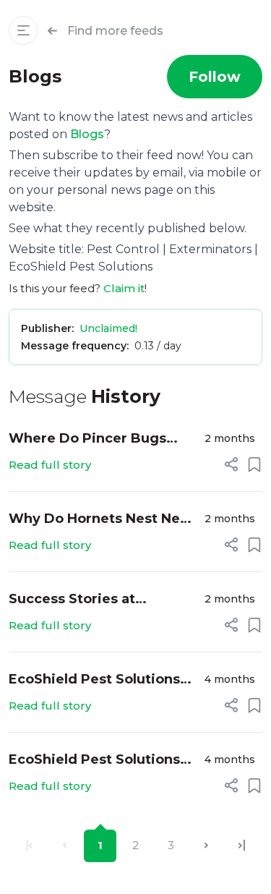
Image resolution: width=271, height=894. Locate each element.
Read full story (50, 465)
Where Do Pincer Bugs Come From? (87, 439)
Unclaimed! (108, 328)
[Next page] (206, 846)
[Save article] (254, 464)
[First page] (29, 846)
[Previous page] (64, 846)
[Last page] (241, 846)
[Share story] (231, 464)
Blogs (87, 134)
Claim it (124, 288)
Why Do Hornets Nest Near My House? (101, 520)
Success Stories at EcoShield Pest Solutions (94, 600)
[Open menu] (23, 30)
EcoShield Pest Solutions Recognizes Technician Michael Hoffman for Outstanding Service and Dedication (95, 761)
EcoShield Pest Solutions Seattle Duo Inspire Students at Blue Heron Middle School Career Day (97, 680)
